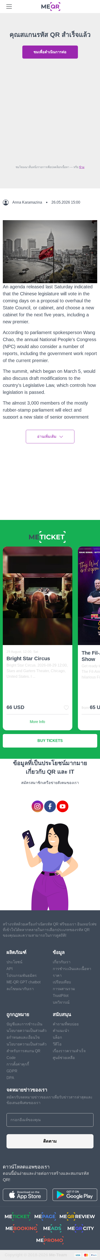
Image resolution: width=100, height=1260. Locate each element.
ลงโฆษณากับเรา (20, 989)
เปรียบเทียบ (62, 982)
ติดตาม (50, 1141)
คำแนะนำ (61, 1031)
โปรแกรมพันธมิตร (22, 976)
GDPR (12, 1071)
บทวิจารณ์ (61, 1002)
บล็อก (57, 1037)
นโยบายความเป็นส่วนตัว (27, 1031)
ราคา (57, 976)
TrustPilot (60, 996)
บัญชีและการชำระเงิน (24, 1024)
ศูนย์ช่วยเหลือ (64, 1058)
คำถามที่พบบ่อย (66, 1024)
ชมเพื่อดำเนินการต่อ (50, 52)
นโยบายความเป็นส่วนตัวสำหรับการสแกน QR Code (27, 1051)
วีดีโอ (57, 1044)
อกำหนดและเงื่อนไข (23, 1037)
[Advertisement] (50, 110)
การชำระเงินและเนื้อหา (72, 969)
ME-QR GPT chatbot (23, 982)
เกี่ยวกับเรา (61, 962)
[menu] (9, 6)
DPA (10, 1078)
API (10, 969)
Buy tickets (50, 741)
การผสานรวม (64, 989)
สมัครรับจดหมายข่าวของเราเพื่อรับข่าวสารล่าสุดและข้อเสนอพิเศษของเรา (50, 1100)
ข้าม (81, 167)
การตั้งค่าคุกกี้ (18, 1064)
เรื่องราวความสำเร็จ (69, 1051)
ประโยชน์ (14, 962)
